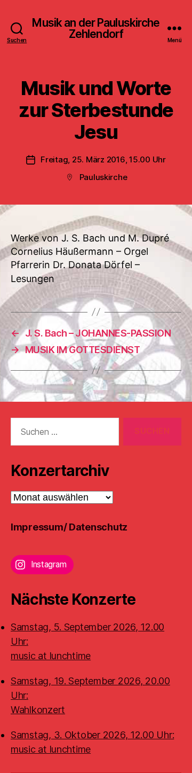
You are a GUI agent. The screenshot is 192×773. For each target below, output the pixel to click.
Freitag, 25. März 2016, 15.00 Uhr (103, 159)
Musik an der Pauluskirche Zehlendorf (95, 28)
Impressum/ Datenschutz (69, 527)
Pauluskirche (103, 177)
